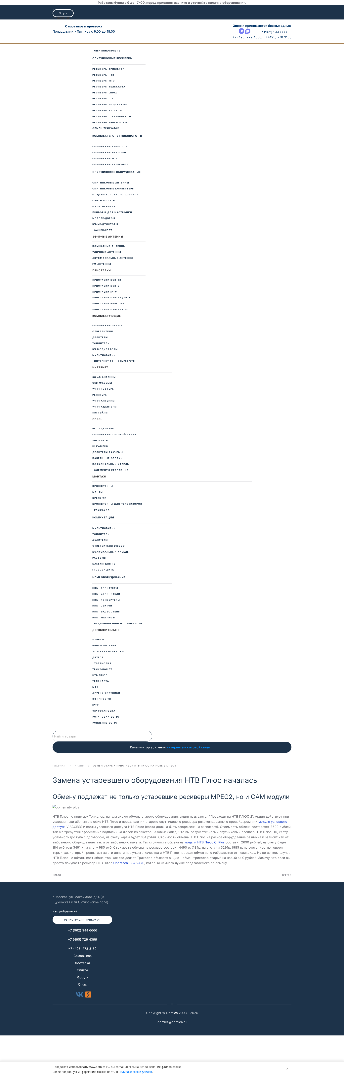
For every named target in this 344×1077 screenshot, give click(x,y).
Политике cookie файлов (135, 1072)
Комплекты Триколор (110, 146)
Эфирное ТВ (103, 230)
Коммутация (68, 784)
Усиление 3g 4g (68, 1056)
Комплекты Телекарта (110, 164)
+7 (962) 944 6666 (82, 930)
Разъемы (68, 831)
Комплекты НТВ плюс (109, 152)
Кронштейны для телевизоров (68, 773)
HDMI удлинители (68, 884)
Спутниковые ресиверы (112, 58)
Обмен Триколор (105, 128)
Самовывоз (82, 956)
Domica (172, 1013)
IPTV (95, 704)
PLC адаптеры (103, 428)
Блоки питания (104, 645)
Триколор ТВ (102, 669)
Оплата (82, 970)
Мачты (68, 757)
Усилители (68, 800)
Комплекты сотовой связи (114, 434)
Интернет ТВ (103, 361)
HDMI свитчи (102, 605)
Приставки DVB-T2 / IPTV (111, 297)
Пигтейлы (100, 412)
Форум (82, 977)
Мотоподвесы (103, 218)
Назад (57, 875)
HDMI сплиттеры (68, 875)
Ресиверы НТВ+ (104, 75)
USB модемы (102, 382)
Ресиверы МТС (103, 80)
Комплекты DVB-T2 (107, 325)
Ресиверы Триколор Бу (110, 122)
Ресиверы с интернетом (111, 116)
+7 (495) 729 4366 (82, 939)
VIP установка (68, 1032)
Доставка (82, 963)
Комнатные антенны (109, 246)
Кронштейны (102, 486)
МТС (68, 999)
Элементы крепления (111, 470)
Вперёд (286, 875)
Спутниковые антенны (110, 182)
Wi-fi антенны (103, 400)
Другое (98, 657)
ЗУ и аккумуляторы (108, 651)
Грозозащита (68, 850)
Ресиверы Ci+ (102, 98)
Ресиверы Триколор (108, 69)
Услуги (63, 13)
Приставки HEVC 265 (108, 303)
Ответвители (102, 331)
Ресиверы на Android (109, 110)
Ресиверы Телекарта (108, 86)
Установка (102, 663)
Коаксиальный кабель (68, 824)
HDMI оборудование (68, 860)
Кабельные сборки (107, 458)
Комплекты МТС (105, 158)
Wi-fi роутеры (103, 388)
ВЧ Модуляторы (105, 349)
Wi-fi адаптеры (104, 406)
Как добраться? (65, 911)
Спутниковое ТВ (107, 50)
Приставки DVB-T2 (106, 279)
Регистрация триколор (82, 919)
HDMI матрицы (103, 617)
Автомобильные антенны (112, 258)
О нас (82, 984)
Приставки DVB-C (106, 285)
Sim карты (100, 440)
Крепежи (68, 763)
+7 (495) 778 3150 (82, 949)
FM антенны (101, 264)
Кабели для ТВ (68, 841)
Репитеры (100, 394)
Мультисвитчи (68, 794)
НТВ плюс (100, 675)
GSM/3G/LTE (126, 361)
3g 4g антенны (104, 377)
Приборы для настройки (112, 212)
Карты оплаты (103, 200)
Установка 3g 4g (68, 1043)
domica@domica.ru (172, 1022)
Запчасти (134, 623)
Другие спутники (106, 693)
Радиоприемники (108, 623)
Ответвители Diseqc (68, 814)
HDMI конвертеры (68, 894)
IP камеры (100, 446)
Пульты (98, 639)
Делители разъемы (107, 452)
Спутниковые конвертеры (113, 188)
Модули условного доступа (115, 194)
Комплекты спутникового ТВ (117, 135)
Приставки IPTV (104, 291)
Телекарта (68, 993)
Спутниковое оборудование (116, 172)
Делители (68, 806)
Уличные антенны (106, 252)
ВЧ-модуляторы (105, 224)
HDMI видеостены (106, 611)
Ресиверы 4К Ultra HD (109, 104)
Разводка (102, 509)
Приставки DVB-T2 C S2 (110, 309)
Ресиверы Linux (104, 92)
